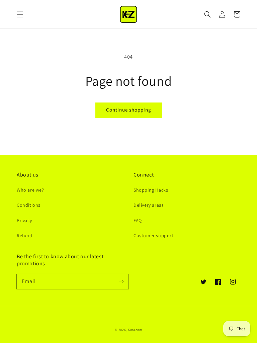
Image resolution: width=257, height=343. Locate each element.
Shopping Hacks (151, 190)
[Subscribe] (121, 281)
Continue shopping (128, 110)
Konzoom (135, 330)
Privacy (24, 220)
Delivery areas (149, 205)
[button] (20, 14)
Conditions (28, 205)
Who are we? (30, 190)
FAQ (138, 220)
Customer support (154, 235)
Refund (24, 235)
